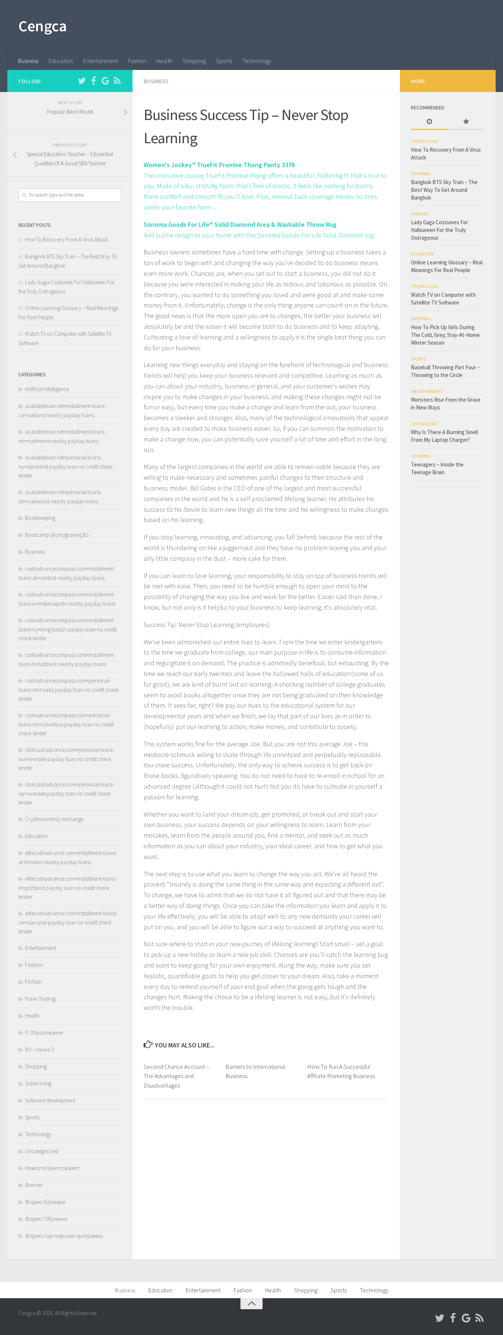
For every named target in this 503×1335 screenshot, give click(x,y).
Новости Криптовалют (52, 1168)
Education (61, 60)
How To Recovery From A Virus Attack (66, 239)
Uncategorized (41, 1151)
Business (28, 60)
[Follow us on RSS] (117, 80)
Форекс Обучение (46, 1218)
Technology (256, 60)
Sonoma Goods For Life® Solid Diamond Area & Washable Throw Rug (240, 224)
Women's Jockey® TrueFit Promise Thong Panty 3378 (219, 165)
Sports (224, 60)
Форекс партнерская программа (64, 1235)
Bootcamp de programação (57, 534)
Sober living (38, 1083)
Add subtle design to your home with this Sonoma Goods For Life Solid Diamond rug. (259, 235)
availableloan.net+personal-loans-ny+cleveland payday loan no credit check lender (65, 466)
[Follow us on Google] (105, 80)
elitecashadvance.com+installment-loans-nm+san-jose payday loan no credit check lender (67, 922)
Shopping (194, 60)
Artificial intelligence (47, 388)
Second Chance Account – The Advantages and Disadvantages (176, 1076)
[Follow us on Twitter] (81, 80)
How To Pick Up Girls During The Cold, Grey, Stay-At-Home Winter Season (445, 335)
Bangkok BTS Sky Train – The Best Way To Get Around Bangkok (444, 190)
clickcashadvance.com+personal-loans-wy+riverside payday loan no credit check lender (66, 793)
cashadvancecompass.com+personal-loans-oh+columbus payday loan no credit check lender (66, 724)
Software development (50, 1100)
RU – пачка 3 (39, 1049)
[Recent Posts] (429, 122)
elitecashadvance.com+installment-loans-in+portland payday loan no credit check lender (67, 887)
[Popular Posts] (466, 122)
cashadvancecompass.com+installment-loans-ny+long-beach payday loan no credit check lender (67, 629)
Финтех (33, 1184)
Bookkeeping (40, 517)
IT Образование (44, 1032)
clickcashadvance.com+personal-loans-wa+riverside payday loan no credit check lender (66, 758)
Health (164, 60)
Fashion (137, 60)
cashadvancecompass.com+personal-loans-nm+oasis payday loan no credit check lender (68, 689)
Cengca (42, 25)
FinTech (33, 981)
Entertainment (100, 60)
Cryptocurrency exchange (54, 819)
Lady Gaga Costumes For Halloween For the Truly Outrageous (439, 230)
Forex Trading (40, 998)
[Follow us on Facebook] (93, 80)
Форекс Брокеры (45, 1201)
